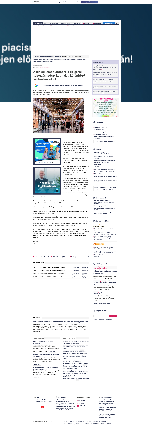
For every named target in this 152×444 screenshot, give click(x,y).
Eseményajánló (38, 263)
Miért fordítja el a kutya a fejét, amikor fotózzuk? (104, 255)
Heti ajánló (99, 62)
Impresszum (73, 421)
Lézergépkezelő (101, 184)
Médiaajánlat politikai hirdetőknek (102, 423)
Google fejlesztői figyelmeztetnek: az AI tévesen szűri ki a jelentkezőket (76, 379)
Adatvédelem (102, 421)
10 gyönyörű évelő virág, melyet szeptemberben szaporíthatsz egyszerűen (105, 233)
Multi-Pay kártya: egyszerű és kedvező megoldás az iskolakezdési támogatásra (103, 81)
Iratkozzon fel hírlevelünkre (70, 425)
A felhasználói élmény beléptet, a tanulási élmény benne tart (104, 282)
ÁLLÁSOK (86, 23)
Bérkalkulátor (66, 2)
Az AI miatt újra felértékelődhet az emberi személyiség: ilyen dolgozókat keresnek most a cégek (75, 375)
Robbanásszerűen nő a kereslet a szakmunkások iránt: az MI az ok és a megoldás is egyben (76, 346)
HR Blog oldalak (101, 264)
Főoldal (37, 56)
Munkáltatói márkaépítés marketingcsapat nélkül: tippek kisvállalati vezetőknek (75, 352)
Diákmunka (71, 26)
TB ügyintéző (100, 127)
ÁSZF (67, 421)
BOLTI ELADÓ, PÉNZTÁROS (104, 171)
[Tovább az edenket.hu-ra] (105, 225)
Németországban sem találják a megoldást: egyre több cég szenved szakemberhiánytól (75, 356)
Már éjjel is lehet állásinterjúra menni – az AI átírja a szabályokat (75, 367)
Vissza (104, 26)
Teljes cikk (52, 351)
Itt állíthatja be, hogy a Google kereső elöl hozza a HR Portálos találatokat (63, 85)
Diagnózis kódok (101, 311)
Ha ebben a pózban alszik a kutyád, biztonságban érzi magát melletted (103, 248)
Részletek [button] (76, 267)
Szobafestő (97, 158)
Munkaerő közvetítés (91, 26)
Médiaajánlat (79, 423)
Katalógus (76, 2)
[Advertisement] (61, 298)
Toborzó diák (100, 134)
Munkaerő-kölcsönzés (42, 26)
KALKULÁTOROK (65, 23)
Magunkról (88, 421)
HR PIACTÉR (76, 23)
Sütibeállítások (88, 423)
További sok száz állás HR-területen (105, 141)
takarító (96, 167)
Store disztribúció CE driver (104, 169)
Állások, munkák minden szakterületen (105, 187)
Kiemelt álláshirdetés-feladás (105, 190)
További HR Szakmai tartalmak (101, 303)
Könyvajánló (62, 397)
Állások (98, 149)
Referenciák (81, 421)
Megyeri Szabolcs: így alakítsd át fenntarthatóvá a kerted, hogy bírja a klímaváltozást (104, 238)
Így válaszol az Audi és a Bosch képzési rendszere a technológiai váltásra (76, 342)
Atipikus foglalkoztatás (46, 56)
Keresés (95, 314)
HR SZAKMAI (38, 23)
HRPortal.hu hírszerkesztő (44, 67)
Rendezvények (101, 198)
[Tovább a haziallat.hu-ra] (105, 244)
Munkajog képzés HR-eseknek (102, 206)
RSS (64, 421)
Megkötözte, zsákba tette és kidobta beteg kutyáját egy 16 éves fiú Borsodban (105, 251)
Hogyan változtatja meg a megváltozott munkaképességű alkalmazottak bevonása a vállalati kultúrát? (105, 271)
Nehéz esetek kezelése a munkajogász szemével (104, 208)
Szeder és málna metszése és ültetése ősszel (104, 229)
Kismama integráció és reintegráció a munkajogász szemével (104, 212)
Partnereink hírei (102, 221)
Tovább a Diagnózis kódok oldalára (102, 319)
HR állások (100, 122)
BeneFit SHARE (109, 23)
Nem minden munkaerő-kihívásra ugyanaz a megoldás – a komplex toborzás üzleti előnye (105, 74)
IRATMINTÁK (97, 23)
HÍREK (45, 23)
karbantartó (97, 164)
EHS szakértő (100, 174)
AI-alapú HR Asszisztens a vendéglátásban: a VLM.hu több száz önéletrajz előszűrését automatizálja (104, 67)
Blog (57, 2)
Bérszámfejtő (100, 125)
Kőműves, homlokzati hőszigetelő (103, 156)
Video (38, 397)
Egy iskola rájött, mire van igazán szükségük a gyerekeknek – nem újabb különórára (75, 364)
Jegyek (86, 267)
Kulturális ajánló (106, 397)
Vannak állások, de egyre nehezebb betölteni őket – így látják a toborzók (75, 360)
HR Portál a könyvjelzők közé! (60, 257)
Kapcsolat (95, 421)
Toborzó (99, 129)
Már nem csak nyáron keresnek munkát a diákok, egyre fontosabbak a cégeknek (75, 370)
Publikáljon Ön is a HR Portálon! (80, 257)
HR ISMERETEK (54, 23)
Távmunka (54, 26)
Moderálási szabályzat (69, 423)
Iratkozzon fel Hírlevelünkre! (42, 257)
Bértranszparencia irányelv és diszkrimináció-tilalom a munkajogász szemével (104, 202)
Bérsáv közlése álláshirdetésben (73, 350)
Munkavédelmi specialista (104, 132)
